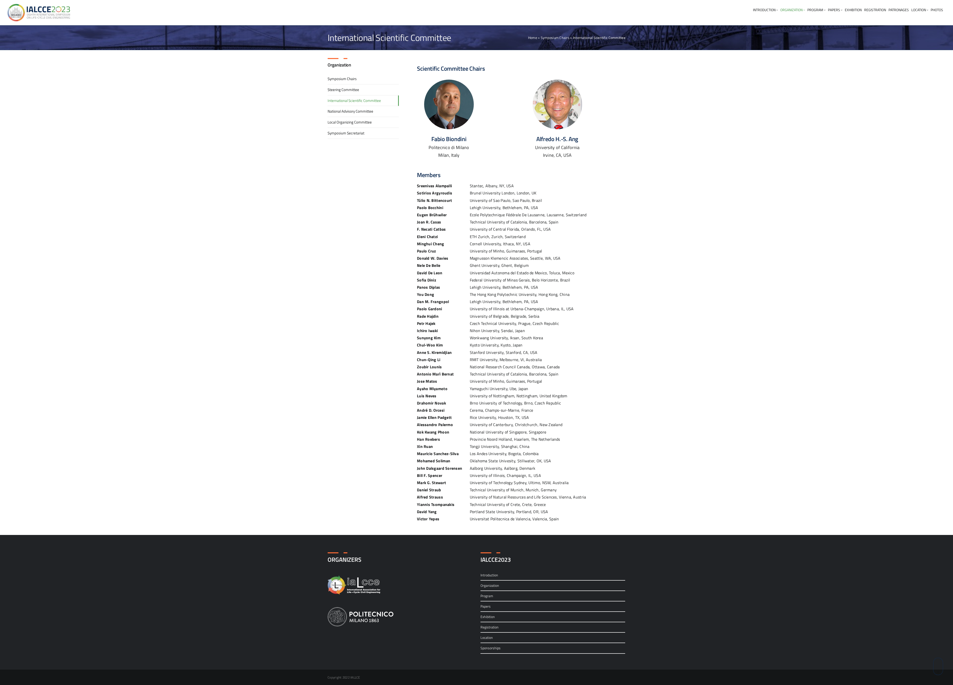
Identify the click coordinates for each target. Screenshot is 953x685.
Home (532, 37)
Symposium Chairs (555, 37)
